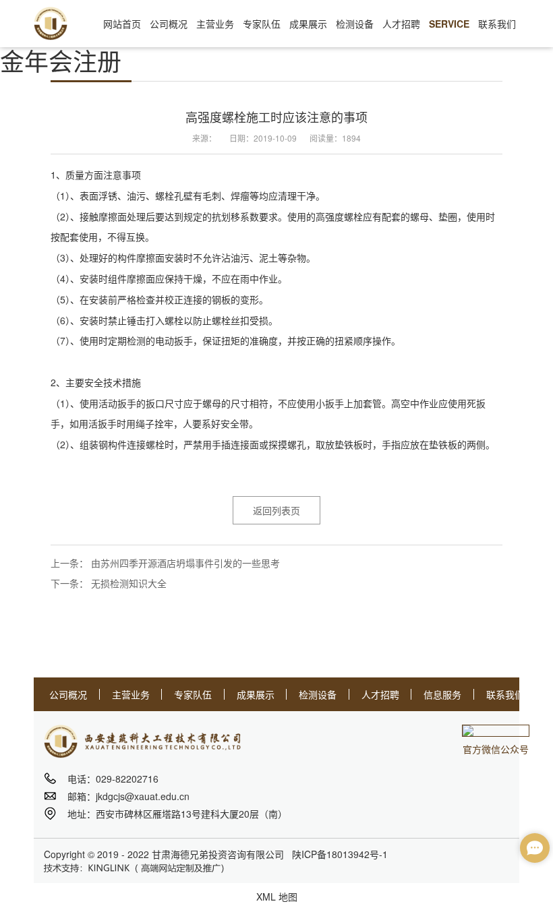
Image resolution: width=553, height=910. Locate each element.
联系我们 (505, 694)
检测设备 (318, 694)
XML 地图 (276, 896)
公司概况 (68, 694)
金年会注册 (60, 60)
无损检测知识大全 (129, 583)
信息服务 (442, 694)
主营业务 (131, 694)
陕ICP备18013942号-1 (340, 854)
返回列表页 (276, 510)
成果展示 (255, 694)
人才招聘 (380, 694)
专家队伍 (193, 694)
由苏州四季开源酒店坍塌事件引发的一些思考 (185, 563)
